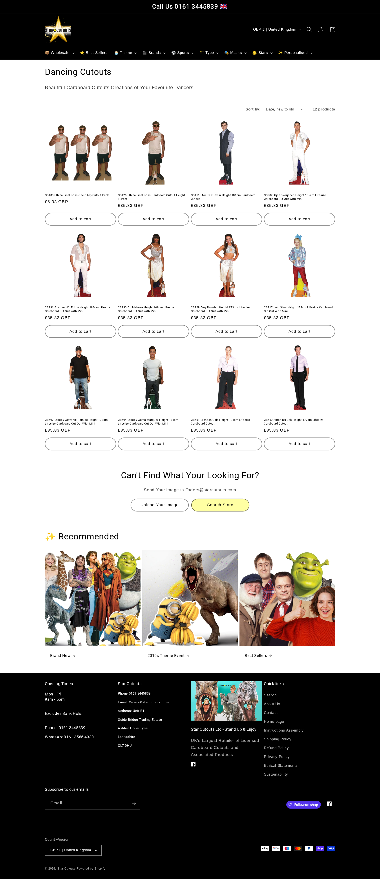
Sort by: (253, 109)
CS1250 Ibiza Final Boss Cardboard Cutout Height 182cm (151, 196)
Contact (271, 713)
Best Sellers (256, 655)
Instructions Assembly (284, 730)
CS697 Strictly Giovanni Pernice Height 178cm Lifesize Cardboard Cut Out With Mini (76, 421)
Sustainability (276, 774)
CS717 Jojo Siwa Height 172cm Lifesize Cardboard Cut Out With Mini (298, 309)
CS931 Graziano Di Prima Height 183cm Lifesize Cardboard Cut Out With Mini (77, 309)
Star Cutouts (66, 868)
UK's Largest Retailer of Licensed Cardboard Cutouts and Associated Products (225, 747)
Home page (274, 721)
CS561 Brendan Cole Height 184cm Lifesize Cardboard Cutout (220, 421)
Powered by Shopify (91, 868)
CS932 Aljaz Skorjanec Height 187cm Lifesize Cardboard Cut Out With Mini (295, 196)
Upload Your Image (160, 505)
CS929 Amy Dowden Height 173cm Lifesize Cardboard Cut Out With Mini (220, 309)
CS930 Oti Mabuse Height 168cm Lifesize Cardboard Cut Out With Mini (146, 309)
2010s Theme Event (166, 655)
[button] (59, 53)
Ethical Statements (281, 765)
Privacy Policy (277, 757)
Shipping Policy (278, 739)
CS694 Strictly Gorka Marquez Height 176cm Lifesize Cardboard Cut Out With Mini (148, 421)
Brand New (60, 655)
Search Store (220, 505)
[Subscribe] (134, 803)
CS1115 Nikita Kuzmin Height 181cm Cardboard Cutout (223, 196)
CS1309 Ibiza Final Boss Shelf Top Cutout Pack (77, 195)
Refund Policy (276, 748)
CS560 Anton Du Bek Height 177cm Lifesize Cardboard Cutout (293, 421)
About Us (272, 704)
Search (270, 695)
